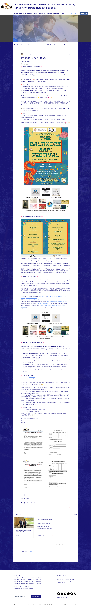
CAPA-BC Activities (25, 498)
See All (75, 514)
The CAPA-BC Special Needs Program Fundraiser (45, 520)
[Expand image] (33, 443)
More (65, 44)
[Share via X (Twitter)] (24, 502)
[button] (49, 13)
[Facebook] (62, 593)
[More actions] (69, 54)
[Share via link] (31, 502)
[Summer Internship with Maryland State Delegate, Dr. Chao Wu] (24, 522)
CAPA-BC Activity (29, 494)
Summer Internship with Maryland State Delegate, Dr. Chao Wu (23, 531)
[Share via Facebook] (21, 502)
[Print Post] (34, 502)
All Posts (16, 44)
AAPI (23, 494)
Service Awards (40, 44)
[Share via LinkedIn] (28, 502)
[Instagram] (58, 593)
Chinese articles (57, 44)
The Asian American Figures (27, 44)
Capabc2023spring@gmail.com (67, 581)
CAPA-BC (48, 44)
